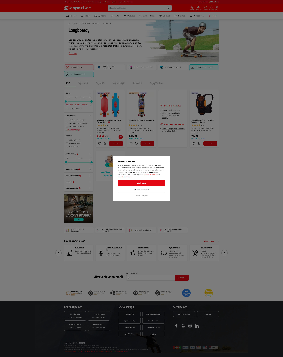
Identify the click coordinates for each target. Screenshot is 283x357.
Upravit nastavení (141, 190)
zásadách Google (124, 177)
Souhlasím (141, 183)
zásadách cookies (151, 175)
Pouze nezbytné (142, 195)
